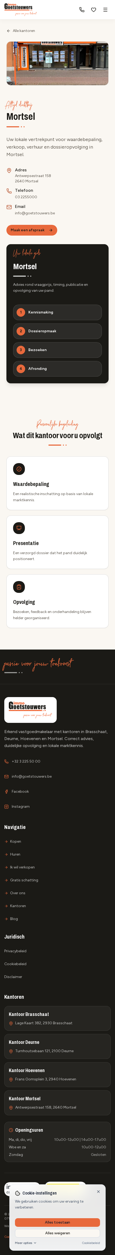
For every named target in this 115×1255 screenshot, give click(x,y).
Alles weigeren (57, 1233)
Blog (14, 919)
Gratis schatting (24, 880)
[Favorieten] (93, 9)
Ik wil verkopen (22, 867)
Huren (15, 854)
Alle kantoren (24, 30)
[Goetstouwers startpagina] (20, 9)
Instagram (21, 806)
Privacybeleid (15, 951)
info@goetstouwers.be (35, 213)
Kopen (15, 841)
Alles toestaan (57, 1222)
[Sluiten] (98, 1191)
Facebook (20, 791)
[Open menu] (105, 9)
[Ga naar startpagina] (30, 710)
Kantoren (18, 906)
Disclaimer (13, 977)
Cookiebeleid (91, 1243)
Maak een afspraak (27, 230)
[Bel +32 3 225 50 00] (81, 9)
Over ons (17, 893)
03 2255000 (26, 197)
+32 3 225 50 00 (26, 761)
